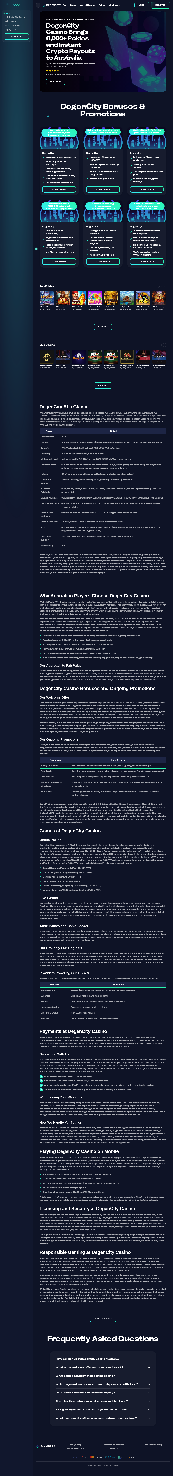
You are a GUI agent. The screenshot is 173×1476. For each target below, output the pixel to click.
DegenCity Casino (17, 17)
